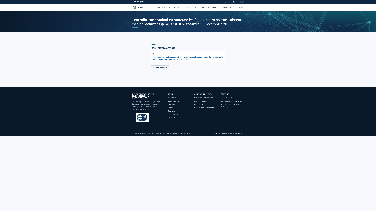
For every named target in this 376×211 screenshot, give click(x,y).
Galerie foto (239, 7)
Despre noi (161, 7)
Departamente (226, 7)
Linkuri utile (172, 117)
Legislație (171, 104)
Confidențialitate (220, 133)
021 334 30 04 (226, 98)
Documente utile (174, 101)
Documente (172, 98)
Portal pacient (226, 2)
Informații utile (190, 7)
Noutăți (214, 7)
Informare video (200, 104)
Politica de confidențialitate (204, 98)
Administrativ (204, 7)
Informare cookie (200, 101)
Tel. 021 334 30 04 (138, 2)
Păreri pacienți (173, 114)
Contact (235, 2)
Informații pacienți (175, 7)
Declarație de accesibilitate (204, 108)
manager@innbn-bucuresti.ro (231, 101)
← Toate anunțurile (160, 67)
